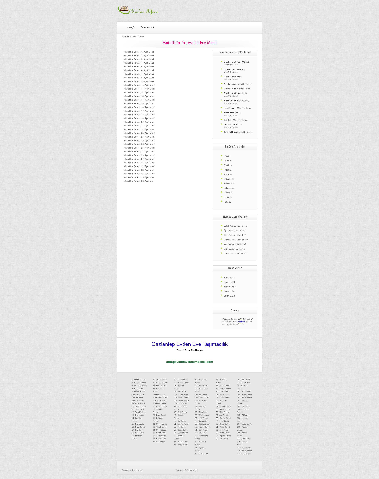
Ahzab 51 (228, 165)
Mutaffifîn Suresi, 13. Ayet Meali (139, 96)
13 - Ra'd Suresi (138, 415)
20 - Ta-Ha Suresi (160, 380)
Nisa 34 (227, 156)
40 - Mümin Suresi (181, 383)
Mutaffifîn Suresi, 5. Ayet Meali (139, 66)
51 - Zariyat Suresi (181, 424)
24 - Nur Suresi (159, 394)
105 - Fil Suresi (243, 415)
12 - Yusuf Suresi (138, 412)
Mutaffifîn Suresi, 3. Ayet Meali (139, 59)
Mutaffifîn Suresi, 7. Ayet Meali (139, 73)
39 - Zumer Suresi (181, 380)
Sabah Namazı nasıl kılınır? (235, 225)
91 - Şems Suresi (223, 427)
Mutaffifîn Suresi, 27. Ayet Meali (139, 147)
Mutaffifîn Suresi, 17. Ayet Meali (139, 110)
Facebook (255, 474)
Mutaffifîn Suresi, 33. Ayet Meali (139, 169)
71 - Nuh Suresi (201, 430)
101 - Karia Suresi (244, 397)
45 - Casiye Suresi (181, 400)
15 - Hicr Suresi (138, 424)
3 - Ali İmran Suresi (139, 386)
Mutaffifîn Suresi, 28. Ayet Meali (139, 151)
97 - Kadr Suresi (243, 383)
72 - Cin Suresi (201, 433)
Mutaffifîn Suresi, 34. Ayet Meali (139, 173)
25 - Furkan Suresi (160, 397)
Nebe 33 (227, 201)
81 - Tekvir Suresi (223, 394)
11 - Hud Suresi (138, 409)
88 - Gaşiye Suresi (223, 418)
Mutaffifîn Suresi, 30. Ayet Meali (139, 158)
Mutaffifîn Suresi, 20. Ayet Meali (139, 121)
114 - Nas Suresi (243, 454)
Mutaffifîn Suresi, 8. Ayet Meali (139, 77)
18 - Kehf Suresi (138, 433)
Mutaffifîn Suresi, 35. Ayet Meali (139, 177)
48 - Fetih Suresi (180, 412)
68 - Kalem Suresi (202, 421)
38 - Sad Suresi (159, 442)
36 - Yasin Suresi (159, 436)
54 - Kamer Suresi (181, 433)
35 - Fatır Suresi (159, 433)
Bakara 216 (229, 183)
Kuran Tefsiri (229, 282)
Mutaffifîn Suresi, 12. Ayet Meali (139, 92)
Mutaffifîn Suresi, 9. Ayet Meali (139, 81)
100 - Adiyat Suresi (244, 394)
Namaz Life (229, 291)
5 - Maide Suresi (138, 391)
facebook (241, 321)
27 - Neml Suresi (159, 403)
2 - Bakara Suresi (139, 383)
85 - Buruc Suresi (223, 409)
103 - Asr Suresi (243, 406)
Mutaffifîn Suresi (231, 64)
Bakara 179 (229, 178)
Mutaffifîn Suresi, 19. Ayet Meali (139, 118)
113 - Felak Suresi (244, 451)
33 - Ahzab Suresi (160, 427)
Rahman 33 (229, 188)
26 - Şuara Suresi (160, 400)
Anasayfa (130, 27)
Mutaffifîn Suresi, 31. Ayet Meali (139, 162)
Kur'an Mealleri (147, 27)
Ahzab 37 (228, 169)
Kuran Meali (229, 277)
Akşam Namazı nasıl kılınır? (236, 239)
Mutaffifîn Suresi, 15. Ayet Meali (139, 103)
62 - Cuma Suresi (202, 397)
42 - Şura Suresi (180, 391)
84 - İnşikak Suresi (223, 406)
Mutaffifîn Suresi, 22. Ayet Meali (139, 129)
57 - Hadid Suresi (181, 445)
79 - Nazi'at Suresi (223, 389)
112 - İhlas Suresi (244, 448)
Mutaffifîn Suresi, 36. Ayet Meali (139, 180)
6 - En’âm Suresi (138, 394)
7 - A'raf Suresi (137, 397)
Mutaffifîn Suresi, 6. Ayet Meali (139, 70)
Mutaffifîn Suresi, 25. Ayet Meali (139, 140)
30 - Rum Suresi (159, 415)
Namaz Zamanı (230, 286)
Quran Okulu (229, 295)
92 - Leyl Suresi (222, 430)
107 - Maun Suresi (244, 424)
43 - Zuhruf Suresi (181, 394)
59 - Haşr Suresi (201, 386)
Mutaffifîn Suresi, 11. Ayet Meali (139, 88)
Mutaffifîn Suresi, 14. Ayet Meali (139, 99)
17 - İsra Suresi (138, 430)
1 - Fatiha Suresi (138, 380)
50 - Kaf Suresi (180, 421)
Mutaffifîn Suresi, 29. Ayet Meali (139, 155)
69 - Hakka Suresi (202, 424)
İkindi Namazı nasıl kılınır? (235, 235)
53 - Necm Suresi (181, 430)
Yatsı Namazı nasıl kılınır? (235, 244)
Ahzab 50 (228, 160)
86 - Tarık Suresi (222, 412)
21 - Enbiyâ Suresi (160, 383)
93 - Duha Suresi (223, 433)
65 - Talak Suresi (201, 412)
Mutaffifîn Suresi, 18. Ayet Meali (139, 114)
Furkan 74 (228, 192)
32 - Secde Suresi (160, 424)
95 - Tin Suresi (222, 439)
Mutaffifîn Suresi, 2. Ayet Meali (139, 55)
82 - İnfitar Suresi (223, 397)
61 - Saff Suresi (201, 394)
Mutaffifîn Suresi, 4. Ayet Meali (139, 62)
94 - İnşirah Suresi (223, 436)
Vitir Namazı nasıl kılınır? (234, 248)
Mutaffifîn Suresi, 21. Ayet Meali (139, 125)
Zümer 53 (228, 197)
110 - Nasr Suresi (244, 439)
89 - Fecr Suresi (222, 421)
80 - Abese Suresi (223, 391)
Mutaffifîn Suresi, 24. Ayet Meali (139, 136)
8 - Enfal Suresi (138, 400)
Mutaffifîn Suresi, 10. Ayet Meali (139, 84)
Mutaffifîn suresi (138, 36)
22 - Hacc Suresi (159, 386)
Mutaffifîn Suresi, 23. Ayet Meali (139, 132)
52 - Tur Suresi (180, 427)
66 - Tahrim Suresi (202, 415)
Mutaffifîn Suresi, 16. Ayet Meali (139, 107)
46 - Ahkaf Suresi (181, 403)
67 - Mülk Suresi (201, 418)
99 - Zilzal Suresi (244, 391)
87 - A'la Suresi (222, 415)
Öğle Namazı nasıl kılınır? (235, 230)
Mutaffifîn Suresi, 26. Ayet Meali (139, 144)
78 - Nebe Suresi (223, 386)
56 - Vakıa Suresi (181, 442)
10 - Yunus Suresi (139, 406)
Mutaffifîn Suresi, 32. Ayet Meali (139, 166)
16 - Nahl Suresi (138, 427)
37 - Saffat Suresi (160, 439)
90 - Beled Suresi (223, 424)
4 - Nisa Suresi (138, 389)
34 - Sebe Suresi (159, 430)
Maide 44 (228, 174)
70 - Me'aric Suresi (202, 427)
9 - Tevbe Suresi (138, 403)
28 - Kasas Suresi (160, 406)
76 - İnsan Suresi (202, 454)
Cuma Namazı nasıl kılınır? (235, 253)
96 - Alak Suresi (243, 380)
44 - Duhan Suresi (181, 397)
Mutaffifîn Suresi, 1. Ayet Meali (139, 51)
